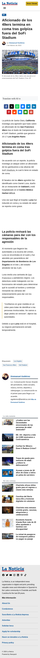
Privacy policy (8, 643)
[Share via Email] (25, 112)
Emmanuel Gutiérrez (17, 43)
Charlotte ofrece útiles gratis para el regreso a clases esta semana (26, 487)
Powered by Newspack (9, 654)
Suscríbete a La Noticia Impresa (15, 614)
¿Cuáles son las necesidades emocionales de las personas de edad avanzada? (24, 425)
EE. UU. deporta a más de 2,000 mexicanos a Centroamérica (26, 437)
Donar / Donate (32, 3)
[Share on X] (11, 106)
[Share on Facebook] (6, 106)
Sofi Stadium (23, 365)
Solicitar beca (7, 626)
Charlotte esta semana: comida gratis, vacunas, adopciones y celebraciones (26, 511)
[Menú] (5, 8)
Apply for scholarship (11, 631)
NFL (4, 15)
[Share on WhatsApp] (17, 106)
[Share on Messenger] (23, 106)
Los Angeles (18, 361)
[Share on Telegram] (28, 106)
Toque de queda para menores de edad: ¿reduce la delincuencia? (25, 461)
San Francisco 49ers (9, 365)
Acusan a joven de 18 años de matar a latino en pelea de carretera (26, 472)
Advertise (6, 620)
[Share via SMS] (20, 112)
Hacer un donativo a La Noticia (15, 637)
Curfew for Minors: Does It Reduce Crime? (26, 447)
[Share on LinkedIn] (34, 106)
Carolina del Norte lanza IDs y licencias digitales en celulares (25, 498)
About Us (6, 603)
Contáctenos (7, 609)
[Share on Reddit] (14, 112)
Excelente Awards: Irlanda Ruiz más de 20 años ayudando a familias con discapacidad (26, 524)
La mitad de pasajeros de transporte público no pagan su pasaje (25, 536)
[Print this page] (31, 112)
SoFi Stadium (8, 170)
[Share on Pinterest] (9, 112)
